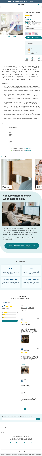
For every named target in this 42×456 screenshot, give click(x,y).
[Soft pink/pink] (33, 33)
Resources (3, 427)
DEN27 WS (28, 14)
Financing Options (28, 19)
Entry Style (27, 26)
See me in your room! (11, 36)
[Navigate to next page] (38, 409)
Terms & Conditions (20, 454)
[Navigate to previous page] (23, 409)
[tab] (8, 34)
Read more (23, 333)
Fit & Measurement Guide (27, 148)
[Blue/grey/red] (29, 33)
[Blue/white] (36, 33)
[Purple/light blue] (26, 33)
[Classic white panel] (36, 23)
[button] (1, 4)
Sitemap (30, 454)
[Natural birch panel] (29, 23)
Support (3, 430)
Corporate (3, 432)
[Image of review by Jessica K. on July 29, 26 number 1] (25, 339)
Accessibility (33, 454)
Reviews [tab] (5, 302)
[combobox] (24, 308)
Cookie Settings (38, 454)
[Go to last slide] (2, 23)
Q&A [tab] (9, 302)
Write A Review (10, 320)
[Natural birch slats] (26, 23)
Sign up (38, 419)
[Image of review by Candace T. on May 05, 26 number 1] (25, 370)
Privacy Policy (26, 454)
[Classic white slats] (33, 23)
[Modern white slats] (39, 23)
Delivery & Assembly (28, 150)
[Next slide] (21, 23)
